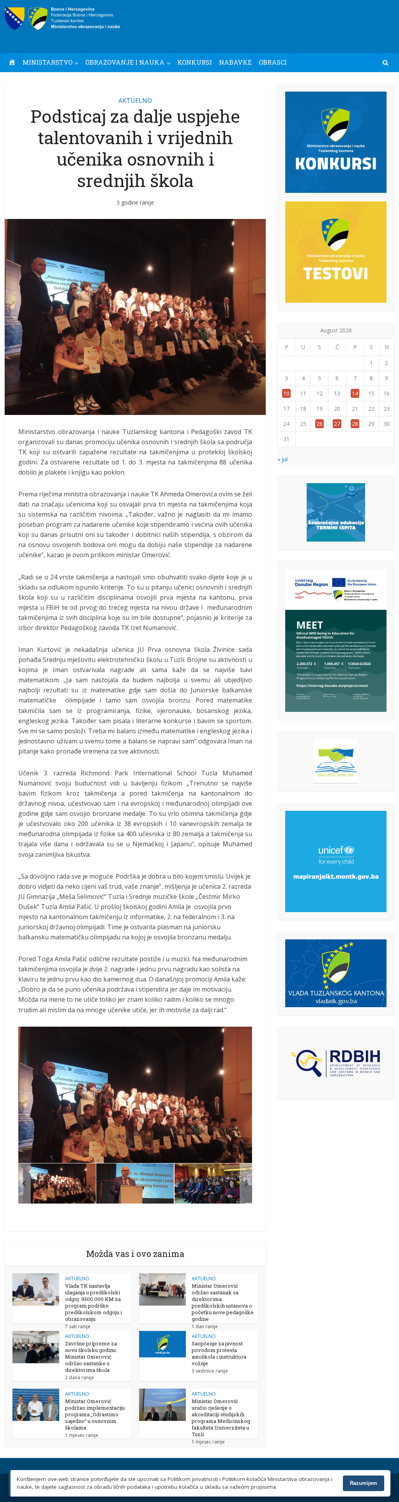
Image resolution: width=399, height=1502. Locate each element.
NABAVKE (235, 62)
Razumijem (363, 1483)
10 (286, 393)
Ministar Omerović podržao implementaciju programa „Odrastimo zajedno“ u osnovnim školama (95, 1414)
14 (355, 393)
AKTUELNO (135, 100)
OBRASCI (273, 62)
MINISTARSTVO (47, 62)
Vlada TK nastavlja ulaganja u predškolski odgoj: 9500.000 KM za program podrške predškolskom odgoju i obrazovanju (93, 1302)
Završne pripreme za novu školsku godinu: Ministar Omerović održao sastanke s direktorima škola (91, 1356)
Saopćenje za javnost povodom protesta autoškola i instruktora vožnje (219, 1353)
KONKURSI (194, 62)
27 (337, 423)
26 (319, 423)
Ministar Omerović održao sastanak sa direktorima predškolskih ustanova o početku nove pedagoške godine (223, 1302)
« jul (282, 459)
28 (355, 423)
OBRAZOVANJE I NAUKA (124, 62)
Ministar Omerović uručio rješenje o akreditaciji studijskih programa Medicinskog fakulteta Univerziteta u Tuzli (221, 1418)
